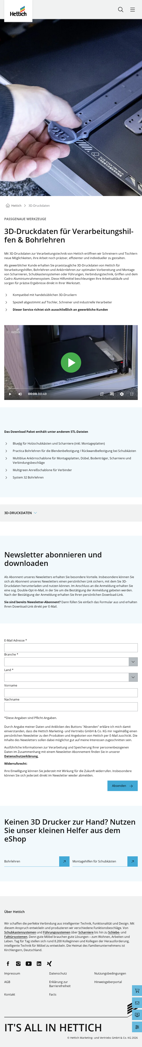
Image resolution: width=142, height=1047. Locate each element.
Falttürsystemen (15, 937)
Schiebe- (114, 932)
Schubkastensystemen (20, 932)
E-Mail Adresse (15, 640)
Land (8, 670)
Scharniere (86, 932)
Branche (11, 654)
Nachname (11, 699)
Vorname (10, 685)
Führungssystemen (56, 932)
